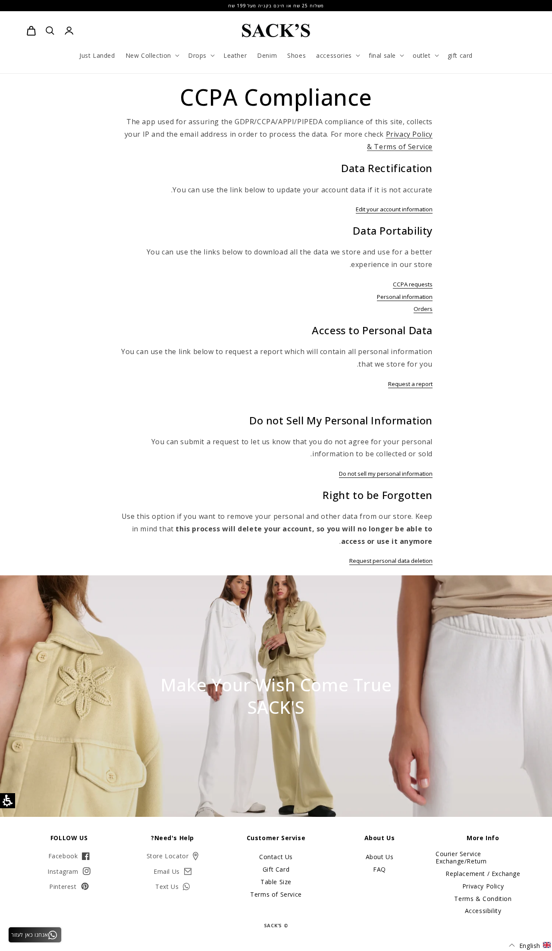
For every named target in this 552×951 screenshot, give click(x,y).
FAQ (379, 869)
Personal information (405, 297)
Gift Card (276, 869)
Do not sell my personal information (386, 473)
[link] (31, 30)
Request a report (410, 384)
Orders (423, 309)
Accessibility (483, 911)
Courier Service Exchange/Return (461, 858)
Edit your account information (394, 209)
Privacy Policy (483, 886)
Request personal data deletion (391, 561)
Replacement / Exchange (482, 873)
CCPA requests (413, 284)
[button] (151, 55)
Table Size (276, 882)
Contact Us (276, 857)
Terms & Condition (482, 899)
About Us (380, 857)
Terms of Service (276, 894)
